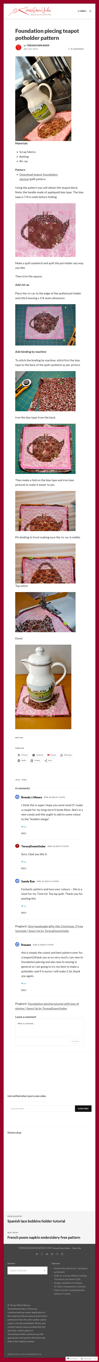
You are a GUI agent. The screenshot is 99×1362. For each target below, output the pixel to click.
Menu (83, 11)
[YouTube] (47, 1254)
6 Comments (77, 49)
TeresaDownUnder (38, 45)
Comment (75, 1041)
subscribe (83, 1108)
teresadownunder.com (34, 1247)
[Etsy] (42, 1254)
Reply (23, 833)
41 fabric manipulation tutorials (70, 1286)
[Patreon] (37, 1254)
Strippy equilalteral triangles (68, 1283)
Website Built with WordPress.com (24, 1354)
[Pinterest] (62, 1254)
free (25, 780)
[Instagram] (57, 1254)
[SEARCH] (90, 11)
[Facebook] (52, 1254)
